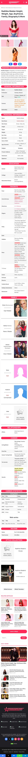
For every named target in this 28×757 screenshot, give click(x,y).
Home (3, 7)
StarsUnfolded (23, 749)
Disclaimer (16, 751)
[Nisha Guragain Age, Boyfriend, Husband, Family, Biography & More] (21, 617)
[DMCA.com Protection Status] (14, 744)
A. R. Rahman (18, 206)
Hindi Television (19, 589)
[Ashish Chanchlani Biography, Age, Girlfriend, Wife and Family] (14, 728)
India (7, 7)
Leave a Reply (14, 631)
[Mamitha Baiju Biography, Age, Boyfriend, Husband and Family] (5, 671)
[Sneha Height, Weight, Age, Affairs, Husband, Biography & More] (5, 690)
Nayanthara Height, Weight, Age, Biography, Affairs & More (6, 609)
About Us (11, 751)
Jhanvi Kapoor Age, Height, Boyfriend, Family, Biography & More (7, 624)
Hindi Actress (8, 589)
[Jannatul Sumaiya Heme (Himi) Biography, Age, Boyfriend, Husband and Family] (5, 678)
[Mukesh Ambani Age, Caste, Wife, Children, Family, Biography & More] (5, 696)
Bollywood (10, 7)
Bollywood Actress (17, 7)
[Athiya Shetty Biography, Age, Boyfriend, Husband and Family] (5, 723)
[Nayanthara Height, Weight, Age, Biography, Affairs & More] (7, 602)
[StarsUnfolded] (14, 2)
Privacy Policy (21, 751)
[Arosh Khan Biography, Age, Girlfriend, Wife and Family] (5, 684)
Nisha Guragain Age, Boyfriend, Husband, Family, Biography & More (20, 624)
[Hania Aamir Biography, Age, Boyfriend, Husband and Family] (5, 728)
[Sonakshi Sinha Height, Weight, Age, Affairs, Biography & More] (14, 723)
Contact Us (6, 751)
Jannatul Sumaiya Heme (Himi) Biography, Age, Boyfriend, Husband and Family (18, 677)
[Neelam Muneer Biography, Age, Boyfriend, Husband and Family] (23, 723)
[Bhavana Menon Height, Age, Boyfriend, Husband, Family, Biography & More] (21, 602)
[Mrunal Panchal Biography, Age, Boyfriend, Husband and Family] (23, 728)
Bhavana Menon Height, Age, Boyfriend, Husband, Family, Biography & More (20, 609)
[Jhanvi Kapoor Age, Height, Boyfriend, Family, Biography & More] (7, 617)
